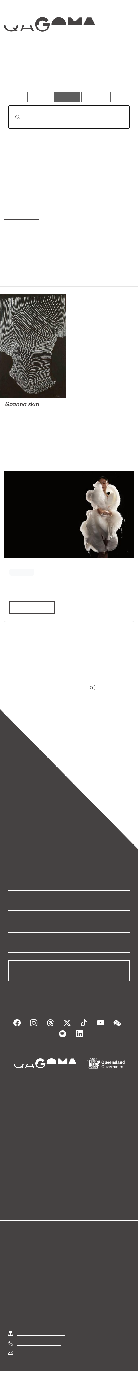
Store (14, 1197)
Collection (49, 47)
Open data (19, 1181)
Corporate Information (74, 1382)
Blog (77, 1181)
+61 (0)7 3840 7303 (39, 1336)
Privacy (79, 1374)
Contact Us (29, 1346)
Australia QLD (20, 216)
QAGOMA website (28, 1189)
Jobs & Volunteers (39, 1374)
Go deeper (109, 73)
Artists (67, 73)
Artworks (26, 73)
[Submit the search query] (12, 117)
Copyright (109, 1374)
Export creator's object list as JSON (48, 687)
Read (29, 607)
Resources (96, 96)
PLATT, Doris (20, 413)
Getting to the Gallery (41, 1326)
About (78, 1189)
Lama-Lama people (27, 247)
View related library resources (41, 651)
